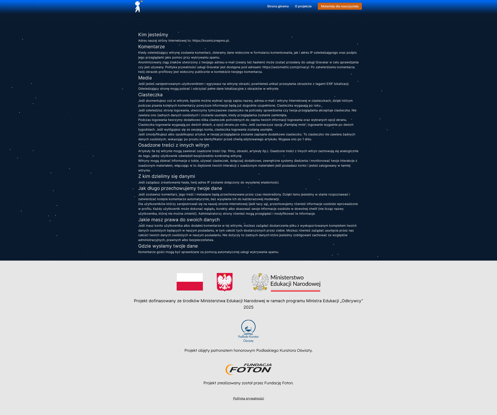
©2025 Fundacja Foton (477, 406)
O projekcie (303, 6)
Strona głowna (278, 6)
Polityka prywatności (248, 398)
